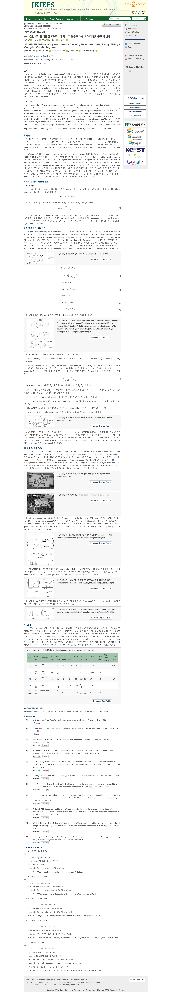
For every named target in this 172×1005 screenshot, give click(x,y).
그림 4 (28, 451)
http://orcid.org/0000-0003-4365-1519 (41, 883)
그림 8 (28, 601)
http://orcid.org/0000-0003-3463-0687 (41, 949)
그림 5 (112, 460)
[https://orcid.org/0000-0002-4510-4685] (48, 40)
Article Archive (56, 19)
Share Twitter (132, 47)
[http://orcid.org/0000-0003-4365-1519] (40, 40)
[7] (25, 173)
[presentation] (67, 196)
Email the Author (134, 35)
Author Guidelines (135, 104)
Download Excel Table (102, 701)
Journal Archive (135, 107)
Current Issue (73, 19)
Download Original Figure (100, 259)
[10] (45, 239)
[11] (30, 685)
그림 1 (61, 245)
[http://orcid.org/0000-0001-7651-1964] (31, 40)
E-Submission (136, 98)
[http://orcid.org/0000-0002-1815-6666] (57, 40)
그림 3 (28, 412)
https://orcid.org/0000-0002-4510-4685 (42, 905)
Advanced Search (135, 112)
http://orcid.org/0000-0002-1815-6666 (41, 927)
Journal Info (40, 19)
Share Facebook (134, 44)
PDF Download (133, 25)
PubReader (132, 29)
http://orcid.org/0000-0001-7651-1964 (41, 857)
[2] (27, 150)
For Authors (87, 19)
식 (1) (42, 192)
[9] (88, 165)
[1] (25, 150)
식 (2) (39, 203)
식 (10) (63, 368)
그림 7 (28, 569)
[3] (91, 156)
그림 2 (28, 315)
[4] (86, 165)
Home (28, 19)
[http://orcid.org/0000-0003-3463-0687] (67, 40)
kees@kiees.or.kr (72, 985)
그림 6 (28, 518)
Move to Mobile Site (137, 980)
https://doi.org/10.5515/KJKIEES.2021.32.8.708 (44, 28)
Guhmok (122, 990)
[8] (27, 173)
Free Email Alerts (135, 116)
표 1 (74, 636)
